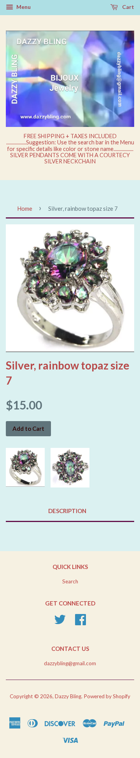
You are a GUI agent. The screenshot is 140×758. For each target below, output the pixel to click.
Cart (127, 6)
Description (67, 510)
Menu (23, 6)
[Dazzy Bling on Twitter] (60, 622)
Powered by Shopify (107, 696)
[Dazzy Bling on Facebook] (80, 622)
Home (24, 208)
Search (70, 581)
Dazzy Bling (68, 696)
